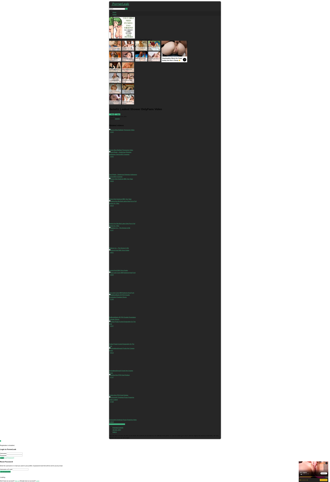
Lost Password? (9, 458)
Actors (114, 14)
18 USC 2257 (117, 430)
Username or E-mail (6, 469)
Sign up (17, 481)
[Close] (0, 443)
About (112, 114)
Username (3, 453)
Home (114, 12)
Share (118, 114)
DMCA (115, 432)
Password (3, 455)
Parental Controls (118, 427)
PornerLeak (120, 4)
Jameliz (117, 119)
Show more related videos (117, 424)
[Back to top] (0, 441)
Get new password (5, 471)
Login (2, 458)
